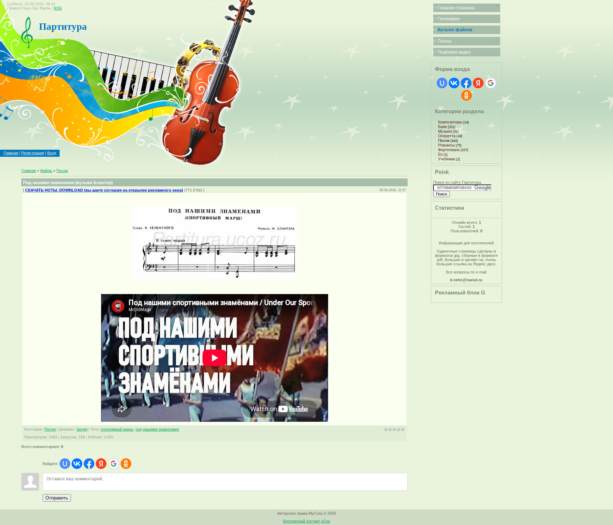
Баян (442, 127)
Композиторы (450, 122)
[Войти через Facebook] (89, 463)
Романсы (446, 145)
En (440, 154)
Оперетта (446, 136)
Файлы (46, 170)
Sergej (81, 429)
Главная (11, 153)
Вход (51, 153)
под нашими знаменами (157, 429)
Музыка (445, 131)
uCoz (325, 521)
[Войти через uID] (65, 463)
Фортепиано (449, 150)
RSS (58, 8)
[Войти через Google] (113, 463)
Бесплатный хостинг (301, 521)
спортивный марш (116, 429)
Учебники (446, 159)
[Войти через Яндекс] (101, 463)
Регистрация (32, 153)
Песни (62, 170)
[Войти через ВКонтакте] (77, 463)
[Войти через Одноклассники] (126, 463)
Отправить (56, 498)
